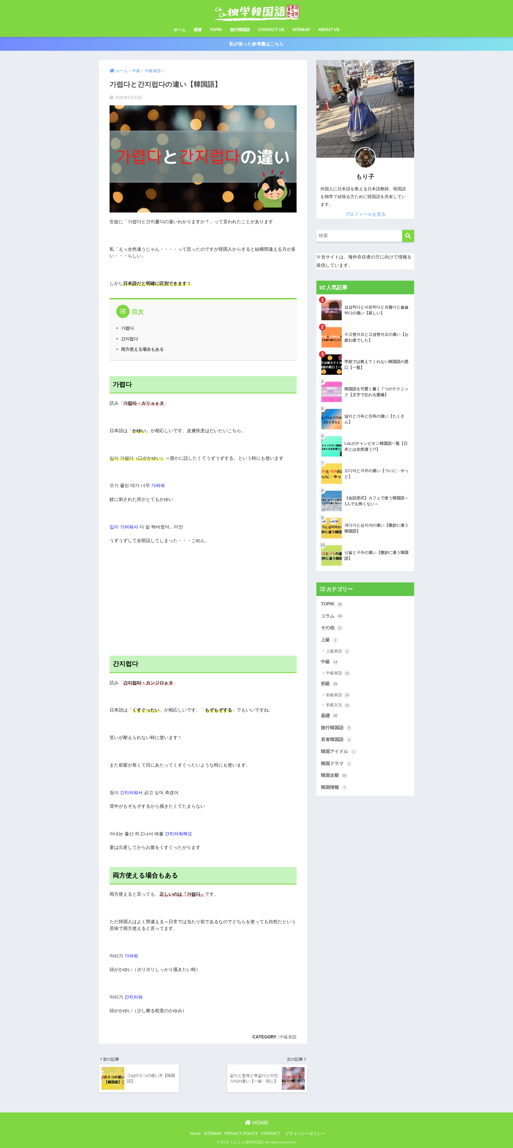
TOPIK (216, 29)
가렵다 (127, 328)
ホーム (180, 29)
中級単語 (288, 1036)
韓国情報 (333, 787)
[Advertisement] (203, 602)
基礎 (198, 29)
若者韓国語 (335, 739)
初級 (329, 683)
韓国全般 (333, 775)
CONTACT (270, 1133)
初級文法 (337, 704)
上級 (328, 639)
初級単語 (337, 695)
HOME (260, 1123)
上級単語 (337, 651)
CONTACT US (271, 29)
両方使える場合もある (142, 349)
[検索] (408, 236)
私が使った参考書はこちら (256, 44)
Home (195, 1133)
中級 (329, 661)
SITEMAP (301, 29)
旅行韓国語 (240, 29)
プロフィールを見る (365, 214)
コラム (331, 616)
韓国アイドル (338, 751)
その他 (331, 627)
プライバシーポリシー (305, 1133)
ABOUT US (328, 29)
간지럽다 (129, 338)
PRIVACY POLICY (241, 1133)
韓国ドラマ (335, 763)
